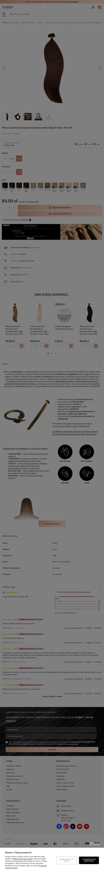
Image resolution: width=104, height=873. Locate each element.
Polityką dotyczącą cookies (23, 859)
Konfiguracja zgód (66, 860)
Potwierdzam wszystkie (89, 860)
